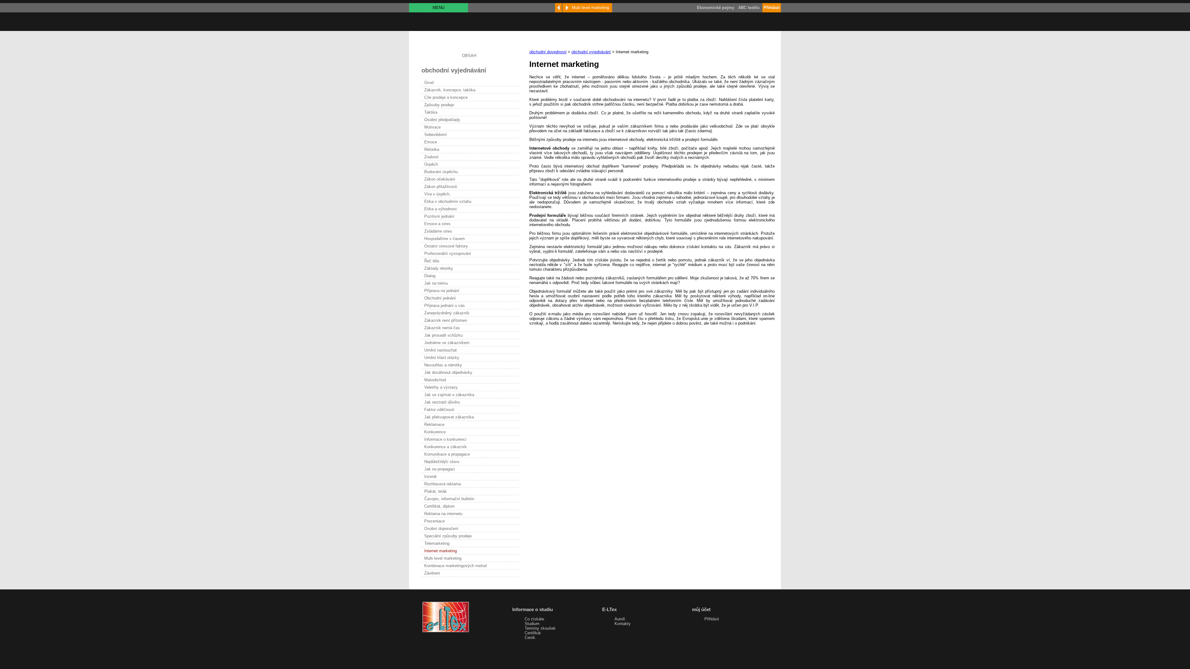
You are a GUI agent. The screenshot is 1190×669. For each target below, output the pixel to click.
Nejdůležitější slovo (441, 461)
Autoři (620, 619)
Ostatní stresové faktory (446, 246)
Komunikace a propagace (447, 454)
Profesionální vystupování (447, 253)
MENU (438, 7)
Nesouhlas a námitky (443, 365)
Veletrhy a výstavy (441, 387)
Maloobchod (435, 380)
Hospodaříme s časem (444, 238)
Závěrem (432, 573)
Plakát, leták (435, 491)
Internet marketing (440, 551)
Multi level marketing (442, 558)
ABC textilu (749, 7)
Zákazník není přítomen (445, 320)
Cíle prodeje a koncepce (446, 97)
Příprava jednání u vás (444, 305)
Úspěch (431, 164)
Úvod (429, 82)
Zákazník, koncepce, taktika (449, 90)
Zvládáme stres (438, 231)
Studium (532, 623)
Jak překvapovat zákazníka (449, 417)
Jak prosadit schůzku (443, 335)
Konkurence (435, 432)
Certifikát (533, 633)
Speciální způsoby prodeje (448, 536)
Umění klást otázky (441, 357)
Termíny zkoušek (540, 628)
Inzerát (430, 476)
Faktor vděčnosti (439, 409)
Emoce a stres (437, 223)
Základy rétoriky (438, 268)
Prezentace (434, 521)
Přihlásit (711, 619)
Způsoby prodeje (439, 105)
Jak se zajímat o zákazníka (449, 394)
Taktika (430, 112)
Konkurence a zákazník (445, 446)
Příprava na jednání (441, 290)
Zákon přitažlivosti (440, 186)
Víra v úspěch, (437, 194)
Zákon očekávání (439, 179)
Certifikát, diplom (439, 506)
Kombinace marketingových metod (455, 565)
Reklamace (434, 424)
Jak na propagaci (439, 469)
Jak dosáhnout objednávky (448, 372)
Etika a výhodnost (440, 209)
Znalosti (431, 157)
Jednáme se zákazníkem (446, 342)
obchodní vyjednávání (591, 52)
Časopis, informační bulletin (449, 498)
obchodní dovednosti (547, 52)
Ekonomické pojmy (715, 7)
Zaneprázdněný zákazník (446, 313)
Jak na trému (436, 283)
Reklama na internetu (443, 513)
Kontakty (623, 623)
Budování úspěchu (441, 171)
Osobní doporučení (441, 528)
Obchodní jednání (440, 298)
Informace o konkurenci (445, 439)
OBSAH (469, 55)
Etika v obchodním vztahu (447, 201)
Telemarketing (436, 543)
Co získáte (534, 619)
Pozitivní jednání (439, 216)
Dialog (429, 275)
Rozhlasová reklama (442, 484)
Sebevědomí (435, 134)
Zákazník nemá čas (442, 328)
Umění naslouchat (440, 350)
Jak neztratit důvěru (442, 402)
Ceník (530, 637)
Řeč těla (431, 261)
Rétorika (431, 149)
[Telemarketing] (558, 7)
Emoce (430, 142)
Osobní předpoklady (442, 119)
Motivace (432, 127)
